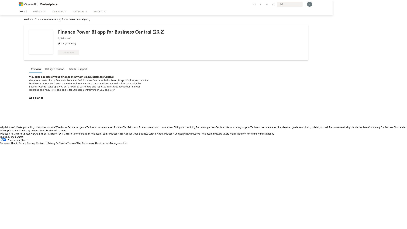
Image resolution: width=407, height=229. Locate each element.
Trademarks (88, 143)
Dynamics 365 (40, 133)
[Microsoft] (27, 4)
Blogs (32, 127)
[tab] (36, 68)
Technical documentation (99, 127)
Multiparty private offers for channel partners (42, 130)
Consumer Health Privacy (13, 143)
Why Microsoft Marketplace (14, 127)
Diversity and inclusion (234, 133)
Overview (36, 68)
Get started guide (77, 127)
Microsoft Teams (99, 133)
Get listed (220, 127)
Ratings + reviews (54, 68)
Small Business (140, 133)
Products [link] (28, 19)
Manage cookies (118, 143)
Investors (217, 133)
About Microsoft (165, 133)
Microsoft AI (6, 133)
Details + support (78, 68)
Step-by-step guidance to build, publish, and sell (303, 127)
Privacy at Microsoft (201, 133)
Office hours (60, 127)
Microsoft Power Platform (76, 133)
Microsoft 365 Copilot (120, 133)
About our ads (102, 143)
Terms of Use (74, 143)
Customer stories (45, 127)
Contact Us (41, 143)
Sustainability (267, 133)
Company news (183, 133)
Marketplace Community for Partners (374, 127)
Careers (152, 133)
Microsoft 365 (55, 133)
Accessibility (253, 133)
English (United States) (12, 136)
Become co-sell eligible (341, 127)
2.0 (62, 43)
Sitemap (31, 143)
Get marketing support (238, 127)
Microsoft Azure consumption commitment (151, 127)
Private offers (121, 127)
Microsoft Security (23, 133)
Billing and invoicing (184, 127)
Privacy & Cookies (57, 143)
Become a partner (205, 127)
